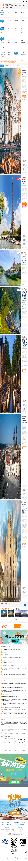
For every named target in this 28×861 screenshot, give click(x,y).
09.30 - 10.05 (24, 326)
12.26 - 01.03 (24, 409)
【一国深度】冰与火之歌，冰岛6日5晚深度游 (11, 649)
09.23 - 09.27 (24, 240)
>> (26, 605)
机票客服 (23, 845)
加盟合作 (20, 827)
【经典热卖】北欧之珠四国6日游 (8, 665)
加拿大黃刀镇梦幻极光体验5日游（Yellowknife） (11, 694)
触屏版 (11, 857)
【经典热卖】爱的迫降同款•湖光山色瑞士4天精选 (12, 657)
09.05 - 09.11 (24, 165)
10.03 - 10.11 (24, 405)
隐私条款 (23, 822)
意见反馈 (19, 858)
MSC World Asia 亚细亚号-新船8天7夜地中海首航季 (12, 687)
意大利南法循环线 (5, 654)
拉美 (3, 7)
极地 (11, 7)
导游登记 (7, 827)
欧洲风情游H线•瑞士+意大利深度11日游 (24, 508)
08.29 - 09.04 (24, 161)
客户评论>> (8, 173)
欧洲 (3, 5)
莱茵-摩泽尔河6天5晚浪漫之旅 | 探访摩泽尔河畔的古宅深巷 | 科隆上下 (24, 298)
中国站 (8, 829)
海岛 (7, 7)
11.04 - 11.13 (24, 494)
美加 (16, 5)
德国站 (2, 829)
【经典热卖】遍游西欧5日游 (24, 181)
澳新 (20, 5)
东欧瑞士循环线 (5, 660)
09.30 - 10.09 (24, 486)
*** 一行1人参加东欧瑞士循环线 (7, 730)
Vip (17, 62)
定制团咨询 (14, 853)
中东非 (7, 5)
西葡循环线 (4, 652)
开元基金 (15, 824)
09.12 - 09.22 (24, 592)
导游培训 (13, 827)
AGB (3, 824)
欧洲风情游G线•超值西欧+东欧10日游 (24, 422)
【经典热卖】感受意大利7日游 (8, 672)
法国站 (5, 829)
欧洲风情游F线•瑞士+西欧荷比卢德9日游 (24, 342)
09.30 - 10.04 (24, 244)
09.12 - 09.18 (24, 169)
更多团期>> (25, 172)
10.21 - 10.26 (24, 330)
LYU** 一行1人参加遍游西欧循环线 (8, 742)
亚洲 (24, 5)
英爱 (12, 5)
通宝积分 (9, 824)
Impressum (16, 822)
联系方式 (9, 822)
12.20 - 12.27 (24, 282)
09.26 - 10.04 (24, 401)
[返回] (1, 1)
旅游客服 (14, 845)
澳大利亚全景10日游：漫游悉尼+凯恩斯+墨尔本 (11, 707)
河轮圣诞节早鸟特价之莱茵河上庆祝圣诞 (24, 258)
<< (23, 605)
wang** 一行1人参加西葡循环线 (7, 723)
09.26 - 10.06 (24, 596)
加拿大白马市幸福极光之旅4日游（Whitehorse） (11, 696)
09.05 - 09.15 (24, 588)
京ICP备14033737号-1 (12, 858)
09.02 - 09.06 (24, 236)
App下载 (16, 857)
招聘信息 (22, 824)
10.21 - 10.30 (24, 490)
